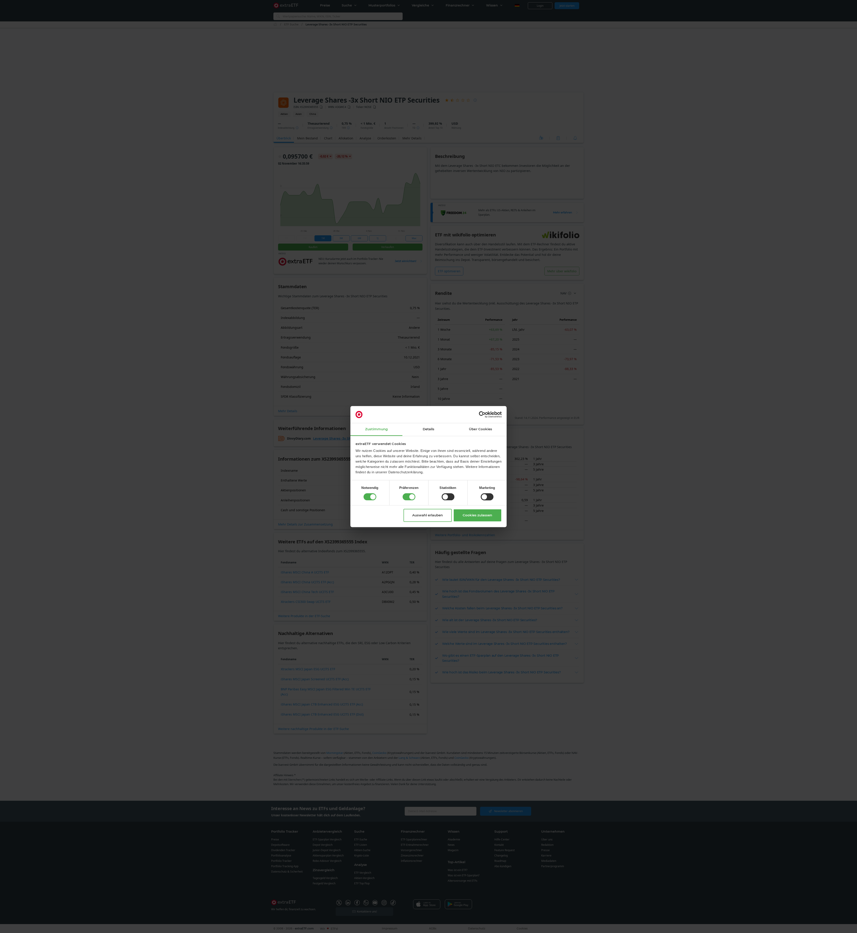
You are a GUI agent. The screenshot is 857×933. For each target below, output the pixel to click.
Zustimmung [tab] (376, 429)
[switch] (409, 496)
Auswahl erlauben (427, 515)
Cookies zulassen (477, 515)
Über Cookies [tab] (480, 429)
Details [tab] (429, 429)
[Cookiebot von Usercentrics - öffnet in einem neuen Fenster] (482, 414)
